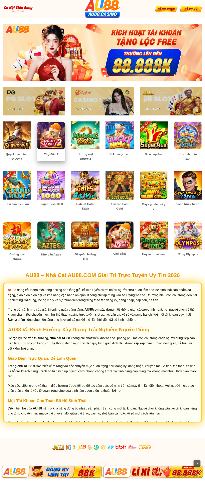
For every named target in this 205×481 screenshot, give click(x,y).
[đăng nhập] (166, 9)
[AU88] (51, 472)
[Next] (193, 52)
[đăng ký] (191, 9)
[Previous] (12, 52)
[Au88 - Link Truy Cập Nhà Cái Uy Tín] (102, 9)
